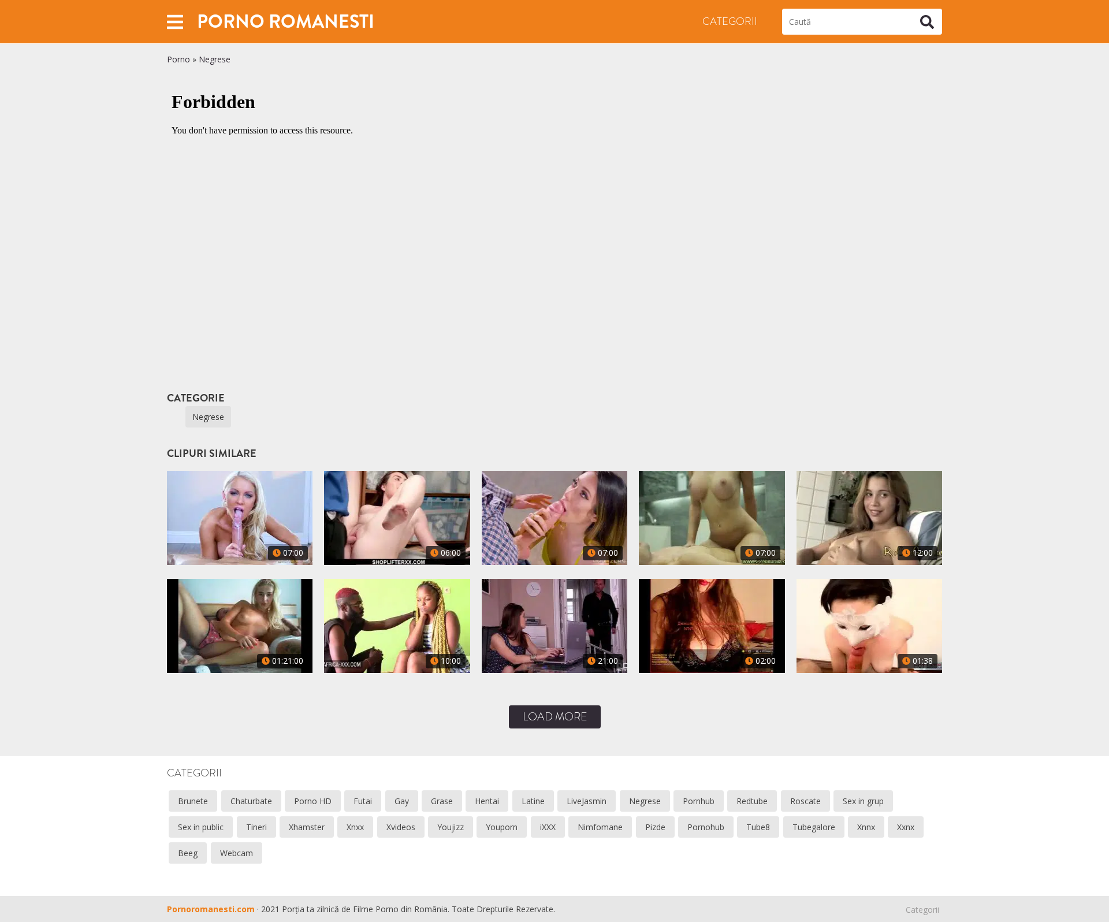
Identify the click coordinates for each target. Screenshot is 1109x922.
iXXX (548, 826)
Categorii (729, 21)
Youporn (502, 826)
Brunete (193, 800)
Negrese (214, 59)
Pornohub (705, 826)
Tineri (256, 826)
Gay (402, 800)
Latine (533, 800)
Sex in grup (863, 800)
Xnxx (355, 826)
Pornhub (698, 800)
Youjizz (450, 826)
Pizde (655, 826)
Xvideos (400, 826)
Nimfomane (600, 826)
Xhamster (307, 826)
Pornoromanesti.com (211, 909)
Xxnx (905, 826)
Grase (442, 800)
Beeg (188, 852)
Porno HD (313, 800)
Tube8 (758, 826)
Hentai (487, 800)
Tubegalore (813, 826)
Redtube (752, 800)
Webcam (236, 852)
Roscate (805, 800)
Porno (178, 59)
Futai (362, 800)
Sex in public (201, 826)
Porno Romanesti (285, 21)
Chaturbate (251, 800)
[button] (175, 21)
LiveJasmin (586, 800)
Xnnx (866, 826)
